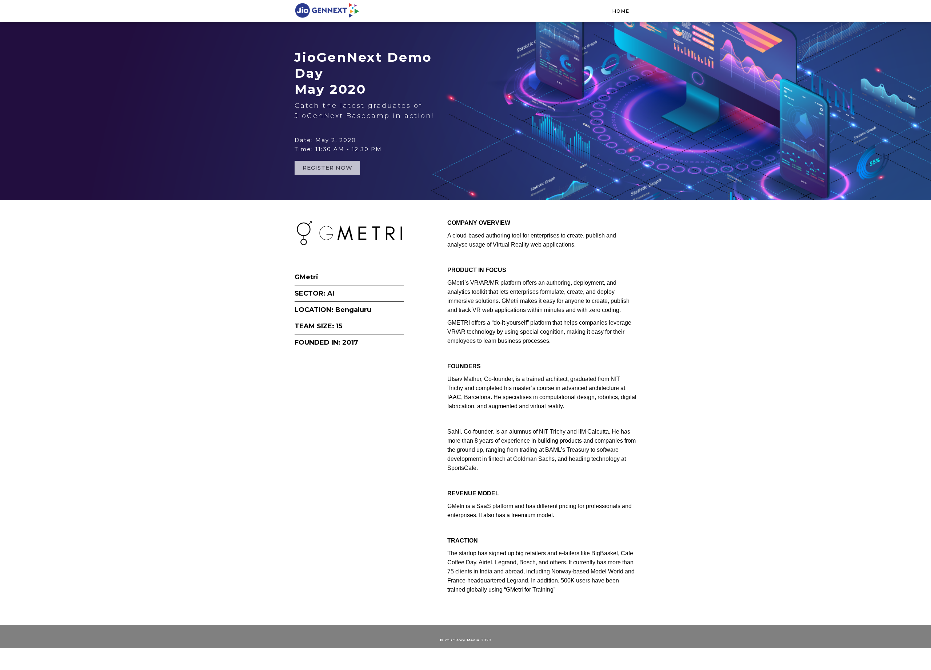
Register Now (327, 167)
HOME (620, 11)
